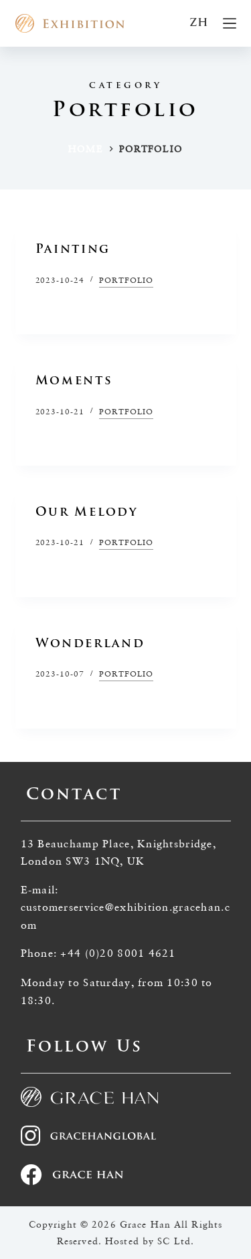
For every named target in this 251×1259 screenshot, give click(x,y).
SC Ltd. (175, 1240)
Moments (74, 382)
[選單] (229, 23)
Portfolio (126, 280)
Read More (64, 307)
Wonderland (90, 645)
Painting (73, 250)
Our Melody (87, 513)
